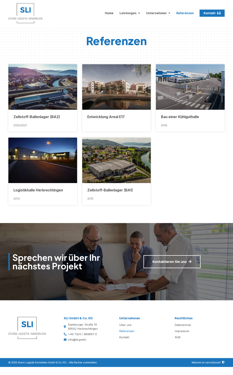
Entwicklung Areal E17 (106, 117)
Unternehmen (156, 13)
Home (109, 13)
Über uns (125, 325)
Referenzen (185, 13)
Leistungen (128, 13)
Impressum (182, 331)
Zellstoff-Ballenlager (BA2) (36, 117)
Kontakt (124, 337)
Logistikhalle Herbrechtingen (38, 190)
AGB (177, 337)
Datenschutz (183, 325)
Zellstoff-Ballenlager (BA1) (110, 190)
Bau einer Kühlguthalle (180, 117)
